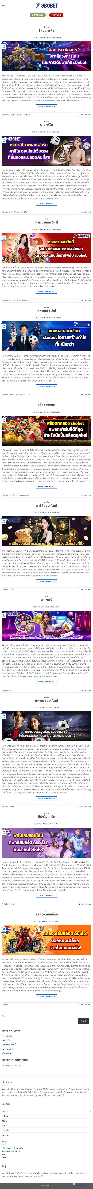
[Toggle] (90, 1111)
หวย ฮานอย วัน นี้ (46, 222)
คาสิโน (46, 121)
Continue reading (46, 106)
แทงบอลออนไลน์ (46, 700)
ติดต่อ (4, 1154)
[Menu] (3, 5)
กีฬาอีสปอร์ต (46, 816)
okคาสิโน (46, 125)
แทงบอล (46, 307)
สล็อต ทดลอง (46, 405)
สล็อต (46, 401)
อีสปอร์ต (46, 27)
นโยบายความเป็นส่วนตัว (12, 1148)
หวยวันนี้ (46, 600)
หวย (46, 219)
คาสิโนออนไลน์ (46, 505)
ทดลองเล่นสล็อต (46, 914)
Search (4, 1016)
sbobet (5, 1111)
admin (58, 37)
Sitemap (5, 1157)
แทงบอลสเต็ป (46, 310)
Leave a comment (85, 115)
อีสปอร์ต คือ (46, 30)
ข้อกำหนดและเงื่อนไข (11, 1151)
